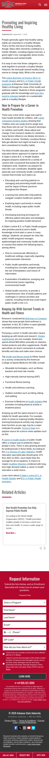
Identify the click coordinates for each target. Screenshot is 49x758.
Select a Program (12, 602)
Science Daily (29, 428)
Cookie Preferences (27, 722)
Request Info (25, 755)
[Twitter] (20, 728)
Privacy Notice (37, 699)
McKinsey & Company (36, 318)
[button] (40, 4)
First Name (9, 610)
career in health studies (15, 440)
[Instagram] (24, 728)
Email (7, 625)
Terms (8, 669)
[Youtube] (29, 728)
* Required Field (25, 595)
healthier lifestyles (17, 464)
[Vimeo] (33, 728)
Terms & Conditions (27, 720)
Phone (16, 632)
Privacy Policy (10, 720)
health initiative (35, 401)
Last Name (9, 617)
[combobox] (24, 603)
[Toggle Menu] (45, 5)
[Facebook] (16, 728)
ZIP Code (9, 640)
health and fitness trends (18, 357)
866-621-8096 (27, 682)
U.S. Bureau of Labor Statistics (20, 452)
